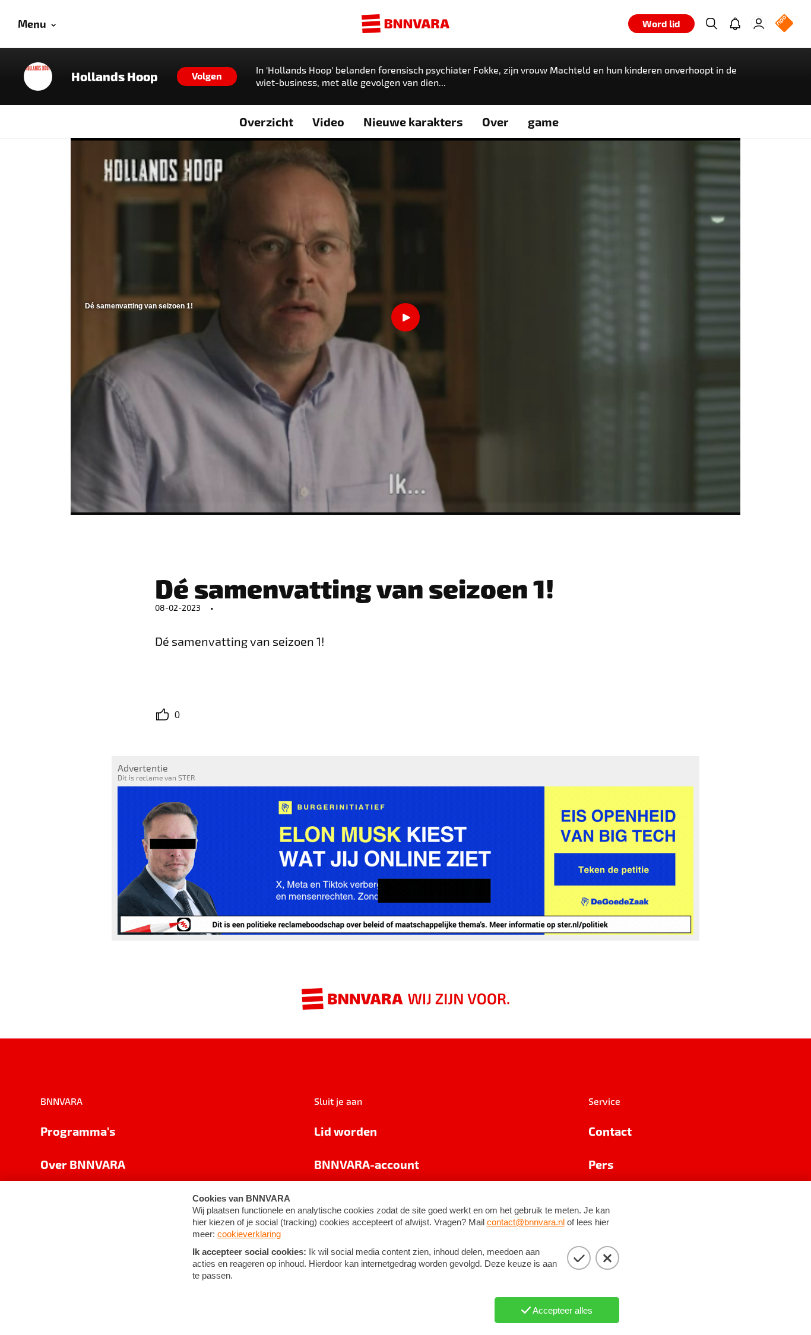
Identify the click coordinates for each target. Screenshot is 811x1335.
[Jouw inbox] (735, 23)
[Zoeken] (711, 24)
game (543, 121)
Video (328, 121)
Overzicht (266, 121)
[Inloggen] (759, 24)
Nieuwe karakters (413, 121)
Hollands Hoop (114, 76)
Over (495, 121)
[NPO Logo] (784, 24)
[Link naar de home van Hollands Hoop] (38, 76)
